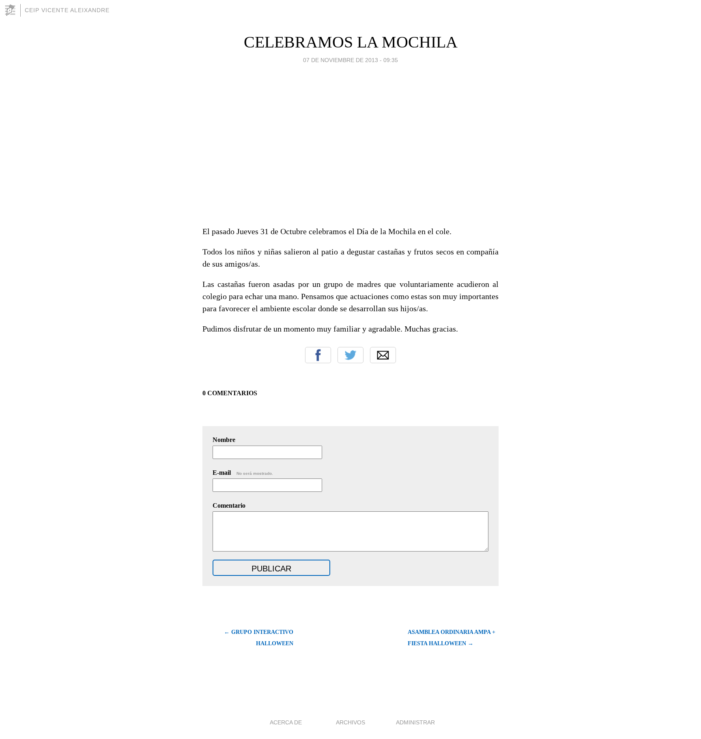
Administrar (415, 722)
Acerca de (286, 722)
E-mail (243, 472)
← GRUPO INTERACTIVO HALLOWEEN (258, 637)
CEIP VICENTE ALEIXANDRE (67, 10)
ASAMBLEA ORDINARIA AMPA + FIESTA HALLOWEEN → (451, 637)
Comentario (229, 505)
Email (383, 355)
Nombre (224, 439)
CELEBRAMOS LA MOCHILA (351, 42)
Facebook (318, 355)
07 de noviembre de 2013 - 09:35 (350, 60)
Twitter (350, 355)
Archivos (350, 722)
